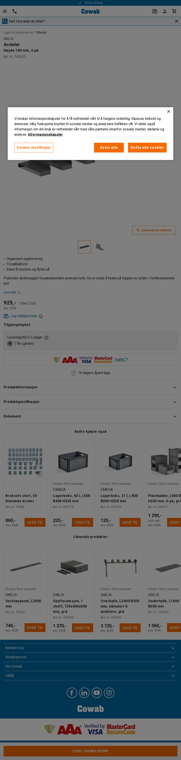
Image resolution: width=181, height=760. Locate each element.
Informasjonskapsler (45, 134)
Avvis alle (109, 147)
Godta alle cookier (147, 147)
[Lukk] (168, 111)
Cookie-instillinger (34, 147)
